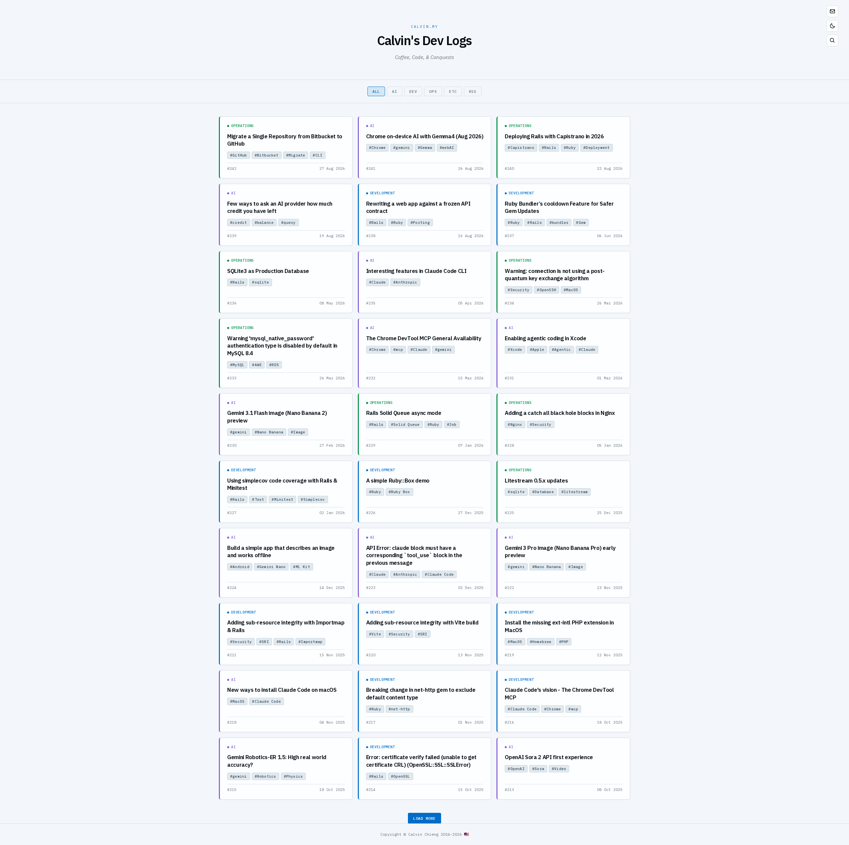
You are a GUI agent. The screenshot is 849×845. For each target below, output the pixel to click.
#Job (452, 424)
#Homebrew (541, 641)
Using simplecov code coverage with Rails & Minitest (282, 484)
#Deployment (596, 147)
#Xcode (515, 349)
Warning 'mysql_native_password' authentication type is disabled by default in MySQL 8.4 (282, 346)
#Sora (538, 768)
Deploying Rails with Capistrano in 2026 (554, 136)
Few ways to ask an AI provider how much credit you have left (279, 207)
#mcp (398, 349)
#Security (518, 290)
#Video (559, 768)
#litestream (574, 491)
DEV (413, 91)
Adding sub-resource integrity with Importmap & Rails (285, 626)
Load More (424, 818)
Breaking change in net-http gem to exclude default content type (421, 693)
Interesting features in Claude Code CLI (416, 271)
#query (288, 222)
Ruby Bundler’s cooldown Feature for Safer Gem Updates (559, 207)
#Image (298, 432)
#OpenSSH (546, 290)
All (376, 91)
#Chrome (377, 147)
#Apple (537, 349)
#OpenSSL (400, 776)
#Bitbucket (267, 155)
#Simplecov (313, 499)
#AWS (257, 364)
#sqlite (260, 282)
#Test (258, 499)
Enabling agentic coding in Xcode (545, 338)
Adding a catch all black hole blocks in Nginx (560, 413)
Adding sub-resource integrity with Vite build (422, 622)
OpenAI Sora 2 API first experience (549, 757)
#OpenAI (516, 768)
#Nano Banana (269, 432)
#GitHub (238, 155)
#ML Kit (301, 566)
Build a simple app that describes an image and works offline (281, 551)
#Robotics (265, 776)
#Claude (377, 282)
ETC (453, 91)
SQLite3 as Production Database (268, 271)
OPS (433, 91)
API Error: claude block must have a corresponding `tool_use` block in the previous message (414, 555)
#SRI (264, 641)
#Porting (420, 222)
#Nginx (515, 424)
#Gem (581, 222)
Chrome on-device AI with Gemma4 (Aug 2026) (425, 136)
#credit (238, 222)
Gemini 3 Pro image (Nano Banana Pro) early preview (560, 551)
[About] (832, 11)
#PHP (564, 641)
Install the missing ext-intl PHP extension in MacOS (559, 626)
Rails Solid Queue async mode (403, 413)
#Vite (375, 634)
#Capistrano (521, 147)
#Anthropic (405, 282)
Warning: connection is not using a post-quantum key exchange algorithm (555, 274)
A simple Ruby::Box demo (397, 480)
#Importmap (310, 641)
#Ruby (570, 147)
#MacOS (571, 290)
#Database (543, 491)
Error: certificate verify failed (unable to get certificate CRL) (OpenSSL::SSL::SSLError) (421, 760)
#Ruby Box (399, 491)
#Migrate (295, 155)
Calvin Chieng (423, 834)
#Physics (293, 776)
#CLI (317, 155)
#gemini (401, 147)
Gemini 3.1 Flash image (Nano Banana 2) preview (277, 416)
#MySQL (237, 364)
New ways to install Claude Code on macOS (282, 689)
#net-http (399, 709)
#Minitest (282, 499)
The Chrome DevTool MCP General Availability (424, 338)
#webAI (447, 147)
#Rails (549, 147)
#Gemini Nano (271, 566)
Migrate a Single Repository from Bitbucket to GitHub (284, 140)
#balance (264, 222)
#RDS (274, 364)
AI (394, 91)
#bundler (559, 222)
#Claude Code (439, 574)
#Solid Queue (405, 424)
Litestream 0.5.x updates (536, 480)
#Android (239, 566)
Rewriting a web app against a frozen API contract (418, 207)
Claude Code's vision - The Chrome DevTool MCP (559, 693)
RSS (473, 91)
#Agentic (561, 349)
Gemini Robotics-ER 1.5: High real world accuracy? (276, 760)
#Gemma (425, 147)
